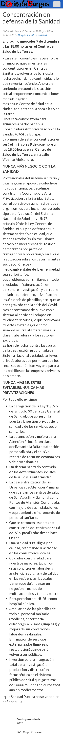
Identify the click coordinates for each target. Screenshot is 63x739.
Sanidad (42, 34)
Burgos (22, 34)
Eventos (31, 34)
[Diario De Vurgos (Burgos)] (31, 4)
